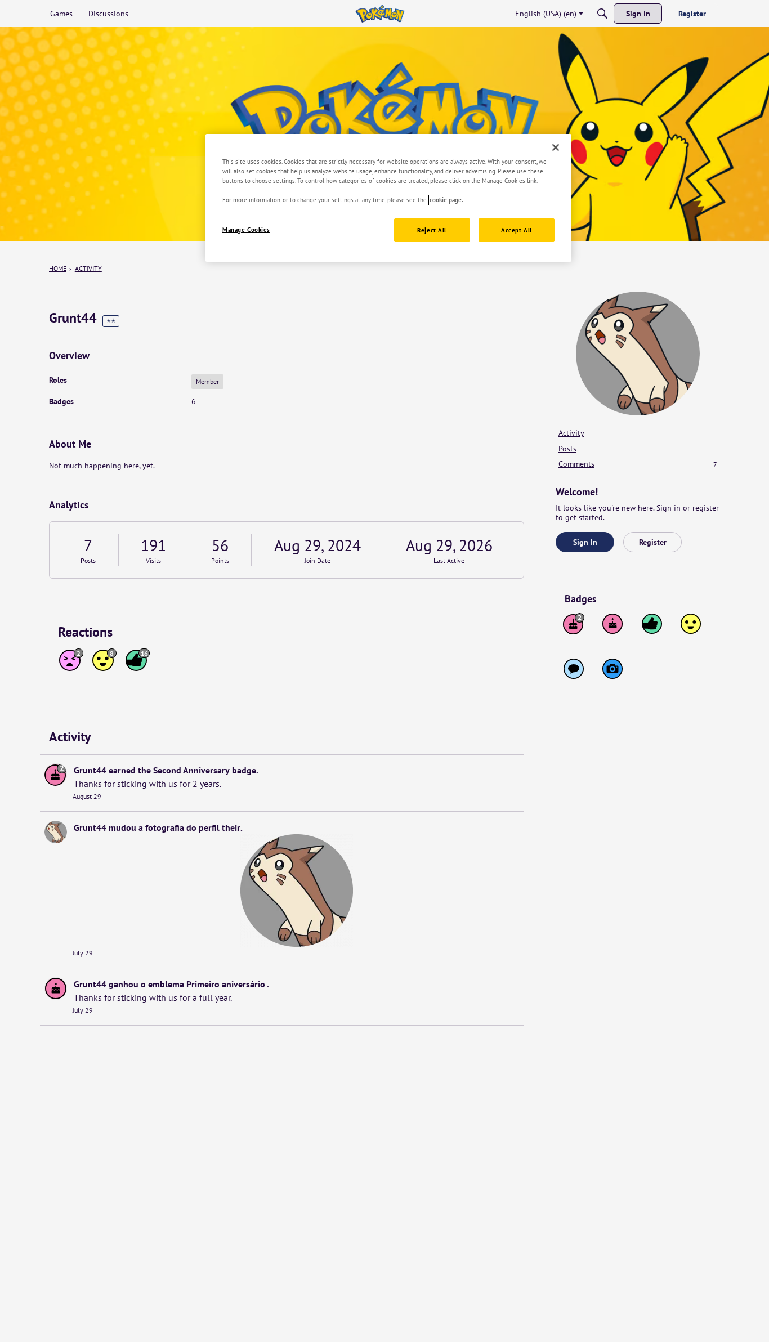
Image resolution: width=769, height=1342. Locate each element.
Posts (88, 560)
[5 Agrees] (690, 623)
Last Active (448, 560)
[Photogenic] (612, 668)
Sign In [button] (585, 542)
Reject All (431, 230)
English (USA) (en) (545, 13)
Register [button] (653, 542)
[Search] (602, 13)
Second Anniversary (191, 770)
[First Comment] (573, 668)
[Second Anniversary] (573, 623)
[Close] (555, 147)
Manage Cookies (246, 230)
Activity (571, 433)
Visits (153, 560)
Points (220, 560)
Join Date (317, 560)
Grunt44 (90, 770)
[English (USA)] (379, 14)
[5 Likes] (652, 623)
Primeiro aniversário (225, 984)
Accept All (516, 230)
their (231, 827)
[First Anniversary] (612, 623)
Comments (637, 464)
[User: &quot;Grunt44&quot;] (55, 774)
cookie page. (446, 200)
